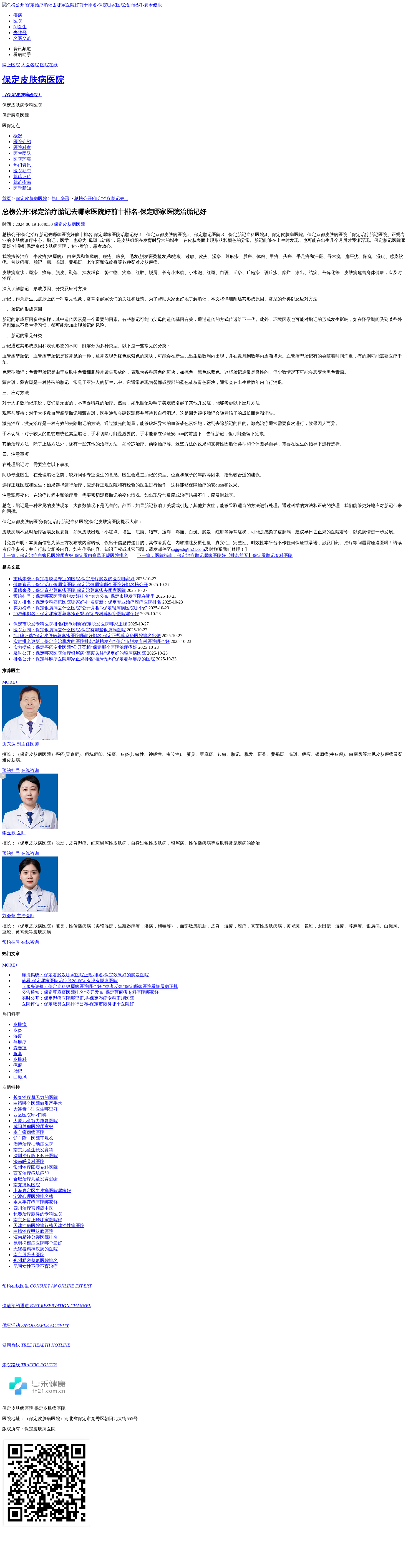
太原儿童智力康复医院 (35, 1120)
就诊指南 (22, 182)
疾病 (17, 15)
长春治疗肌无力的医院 (35, 1097)
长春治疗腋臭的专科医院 (37, 1214)
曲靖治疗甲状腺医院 (33, 1231)
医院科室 (22, 147)
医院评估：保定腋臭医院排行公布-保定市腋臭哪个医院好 (78, 1004)
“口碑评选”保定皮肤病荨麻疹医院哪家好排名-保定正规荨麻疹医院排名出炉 (87, 635)
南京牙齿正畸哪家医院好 (37, 1219)
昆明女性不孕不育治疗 (35, 1266)
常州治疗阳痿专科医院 (35, 1167)
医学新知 (22, 188)
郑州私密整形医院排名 (35, 1260)
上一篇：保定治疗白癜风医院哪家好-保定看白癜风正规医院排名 (65, 555)
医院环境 (22, 159)
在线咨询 (30, 770)
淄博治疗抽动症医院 (33, 1144)
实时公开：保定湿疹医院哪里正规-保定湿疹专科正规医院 (78, 998)
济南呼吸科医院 (28, 1161)
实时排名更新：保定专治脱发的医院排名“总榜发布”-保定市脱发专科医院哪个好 (91, 641)
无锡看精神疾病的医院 (35, 1248)
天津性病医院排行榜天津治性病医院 (48, 1225)
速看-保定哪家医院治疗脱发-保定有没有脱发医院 (70, 980)
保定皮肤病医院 (31, 198)
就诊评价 (22, 176)
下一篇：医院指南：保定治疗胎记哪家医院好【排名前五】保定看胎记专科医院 (215, 555)
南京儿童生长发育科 (33, 1149)
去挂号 (20, 32)
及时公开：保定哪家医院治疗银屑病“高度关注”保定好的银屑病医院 (79, 653)
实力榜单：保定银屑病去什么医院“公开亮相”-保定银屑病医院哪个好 (80, 607)
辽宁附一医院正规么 (33, 1138)
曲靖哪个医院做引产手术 (37, 1103)
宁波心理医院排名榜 (33, 1196)
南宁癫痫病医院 (28, 1132)
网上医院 (11, 64)
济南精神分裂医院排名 (35, 1237)
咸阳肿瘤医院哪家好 (33, 1126)
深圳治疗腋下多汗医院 (35, 1155)
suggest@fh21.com (188, 549)
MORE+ (10, 682)
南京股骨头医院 (28, 1254)
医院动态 (22, 170)
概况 (17, 135)
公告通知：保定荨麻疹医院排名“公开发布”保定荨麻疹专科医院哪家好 (90, 992)
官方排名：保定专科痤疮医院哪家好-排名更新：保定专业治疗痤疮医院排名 (87, 602)
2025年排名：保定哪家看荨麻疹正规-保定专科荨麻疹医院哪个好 (76, 613)
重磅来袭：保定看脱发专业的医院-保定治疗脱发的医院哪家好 (74, 578)
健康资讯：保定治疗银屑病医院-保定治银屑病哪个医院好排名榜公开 (80, 584)
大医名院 (30, 64)
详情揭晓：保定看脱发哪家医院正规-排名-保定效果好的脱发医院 (85, 974)
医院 (17, 21)
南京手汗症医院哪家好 (35, 1202)
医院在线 (49, 64)
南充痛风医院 (26, 1184)
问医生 (20, 26)
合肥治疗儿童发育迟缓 (35, 1179)
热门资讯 (22, 165)
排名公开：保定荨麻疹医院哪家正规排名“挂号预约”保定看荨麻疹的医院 (84, 659)
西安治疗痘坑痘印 (31, 1173)
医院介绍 (22, 141)
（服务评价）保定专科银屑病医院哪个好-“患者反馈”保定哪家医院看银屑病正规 (100, 986)
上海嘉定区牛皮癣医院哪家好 (42, 1190)
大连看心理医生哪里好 (35, 1109)
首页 (6, 198)
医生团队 (22, 153)
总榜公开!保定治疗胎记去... (101, 198)
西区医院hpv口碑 (30, 1114)
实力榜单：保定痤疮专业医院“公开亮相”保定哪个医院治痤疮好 (75, 647)
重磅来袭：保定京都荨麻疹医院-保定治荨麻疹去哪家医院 (69, 590)
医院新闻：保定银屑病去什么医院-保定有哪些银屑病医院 (69, 629)
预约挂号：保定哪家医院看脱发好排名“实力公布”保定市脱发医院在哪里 (84, 596)
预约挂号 (11, 770)
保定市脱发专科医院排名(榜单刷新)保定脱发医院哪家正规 (70, 624)
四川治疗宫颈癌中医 (33, 1208)
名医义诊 (22, 38)
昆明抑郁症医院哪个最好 (37, 1243)
